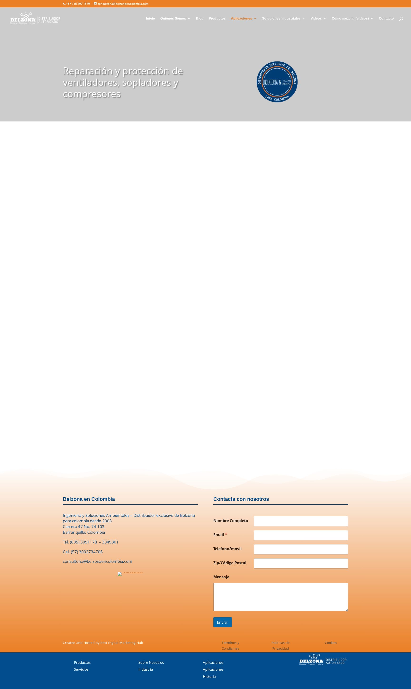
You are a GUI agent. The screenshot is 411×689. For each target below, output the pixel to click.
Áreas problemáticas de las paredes (279, 346)
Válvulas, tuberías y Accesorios (275, 262)
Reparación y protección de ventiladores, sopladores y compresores (123, 82)
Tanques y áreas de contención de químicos (287, 299)
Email (220, 535)
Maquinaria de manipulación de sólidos (283, 271)
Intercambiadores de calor (272, 281)
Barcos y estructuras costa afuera (279, 309)
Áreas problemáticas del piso (273, 327)
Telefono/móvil (227, 549)
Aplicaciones (241, 18)
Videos (316, 18)
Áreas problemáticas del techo (275, 336)
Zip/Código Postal (229, 563)
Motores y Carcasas (265, 234)
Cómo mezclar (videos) (350, 18)
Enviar (222, 622)
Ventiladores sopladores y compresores (284, 243)
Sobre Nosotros (151, 662)
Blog (200, 18)
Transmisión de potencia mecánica (278, 290)
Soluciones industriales (281, 18)
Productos (217, 18)
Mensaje (221, 577)
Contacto (386, 18)
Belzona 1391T (217, 260)
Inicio (150, 18)
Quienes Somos (173, 18)
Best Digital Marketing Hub (121, 642)
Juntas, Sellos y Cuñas (267, 253)
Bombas (254, 318)
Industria (145, 669)
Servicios (81, 669)
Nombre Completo (230, 520)
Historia (209, 676)
